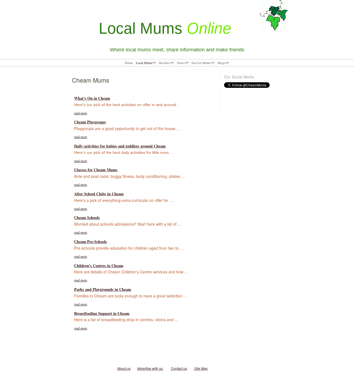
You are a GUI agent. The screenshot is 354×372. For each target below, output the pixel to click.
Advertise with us (150, 368)
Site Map (201, 368)
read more (80, 113)
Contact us (179, 368)
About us (124, 368)
